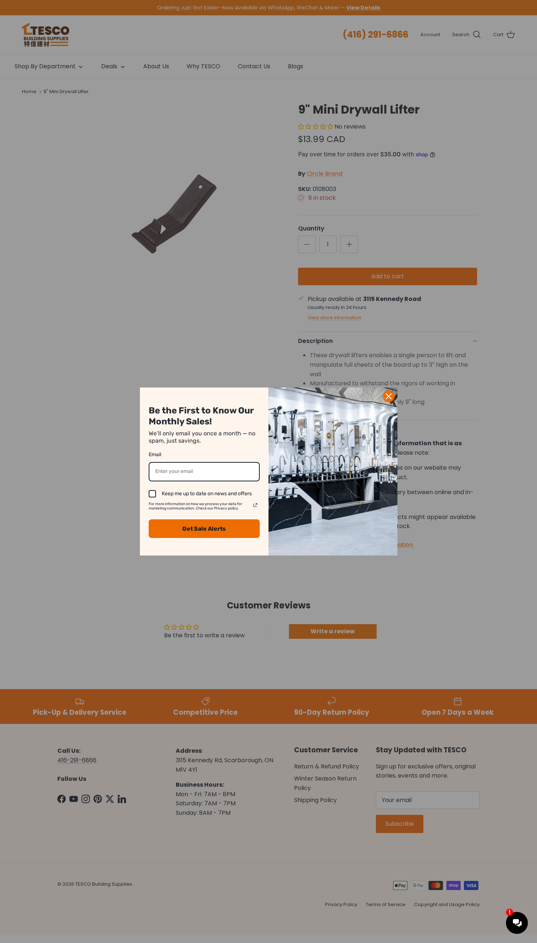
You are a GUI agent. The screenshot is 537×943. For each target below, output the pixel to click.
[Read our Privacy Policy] (255, 505)
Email (155, 454)
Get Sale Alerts (204, 528)
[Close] (388, 396)
